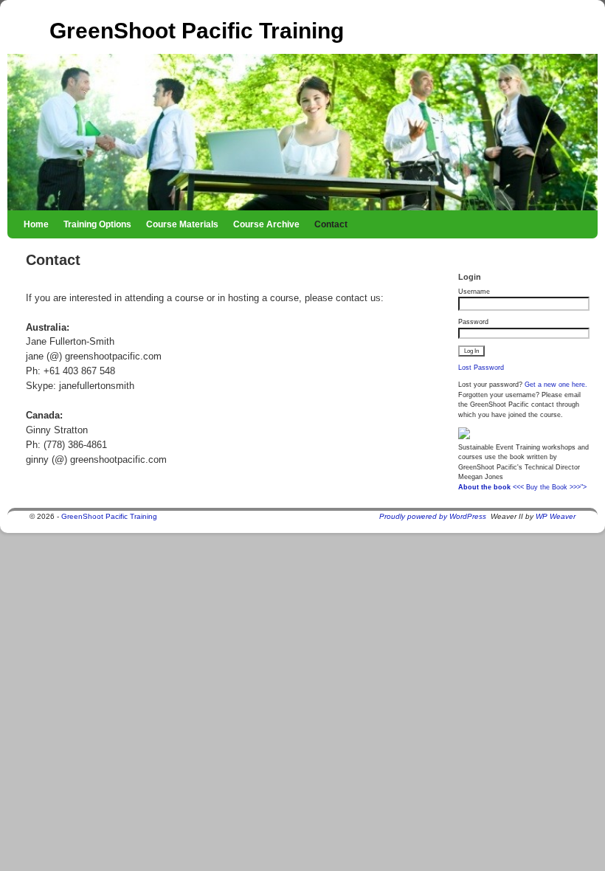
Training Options (97, 224)
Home (36, 224)
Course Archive (266, 224)
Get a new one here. (556, 384)
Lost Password (481, 367)
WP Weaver (555, 516)
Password (473, 322)
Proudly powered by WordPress (432, 516)
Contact (331, 224)
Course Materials (182, 224)
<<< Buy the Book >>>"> (550, 487)
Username (474, 291)
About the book (484, 487)
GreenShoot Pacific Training (196, 30)
